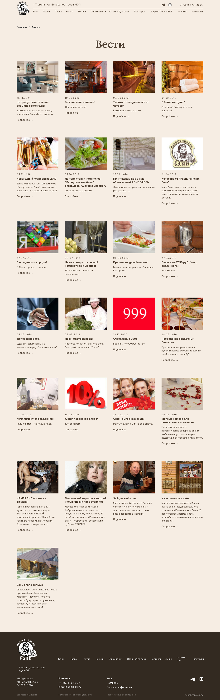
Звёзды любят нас (125, 498)
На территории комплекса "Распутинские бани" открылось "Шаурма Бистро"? (85, 182)
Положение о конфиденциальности (75, 695)
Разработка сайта (194, 695)
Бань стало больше (30, 584)
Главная (22, 27)
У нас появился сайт (175, 498)
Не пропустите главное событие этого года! (32, 104)
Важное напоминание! (80, 102)
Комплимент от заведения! (35, 418)
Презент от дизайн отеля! (130, 262)
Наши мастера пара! (79, 338)
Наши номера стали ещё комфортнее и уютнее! (81, 264)
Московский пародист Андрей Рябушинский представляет (85, 500)
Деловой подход (28, 338)
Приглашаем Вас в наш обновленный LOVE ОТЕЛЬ (131, 180)
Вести (36, 27)
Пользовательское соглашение (121, 695)
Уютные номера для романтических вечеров (178, 420)
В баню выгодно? (173, 102)
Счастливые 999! (125, 338)
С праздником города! (32, 262)
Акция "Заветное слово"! (82, 418)
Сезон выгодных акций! (129, 418)
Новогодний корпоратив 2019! (37, 178)
